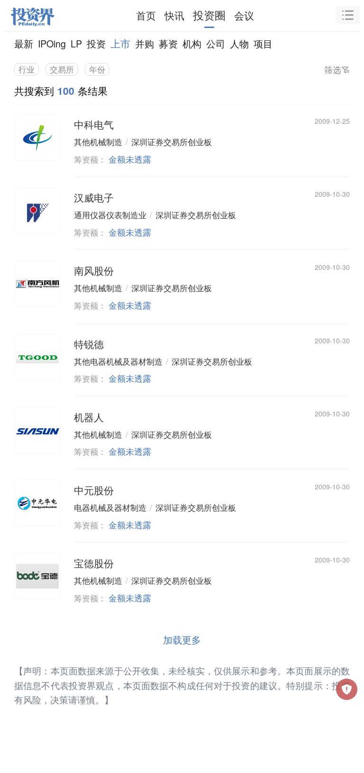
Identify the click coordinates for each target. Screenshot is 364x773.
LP (76, 43)
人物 (239, 43)
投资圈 (209, 15)
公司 (215, 43)
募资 (168, 43)
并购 (144, 43)
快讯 (174, 15)
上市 (120, 43)
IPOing (52, 43)
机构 (191, 43)
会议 (244, 15)
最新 (23, 43)
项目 (263, 43)
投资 (96, 43)
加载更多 (182, 639)
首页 (146, 15)
